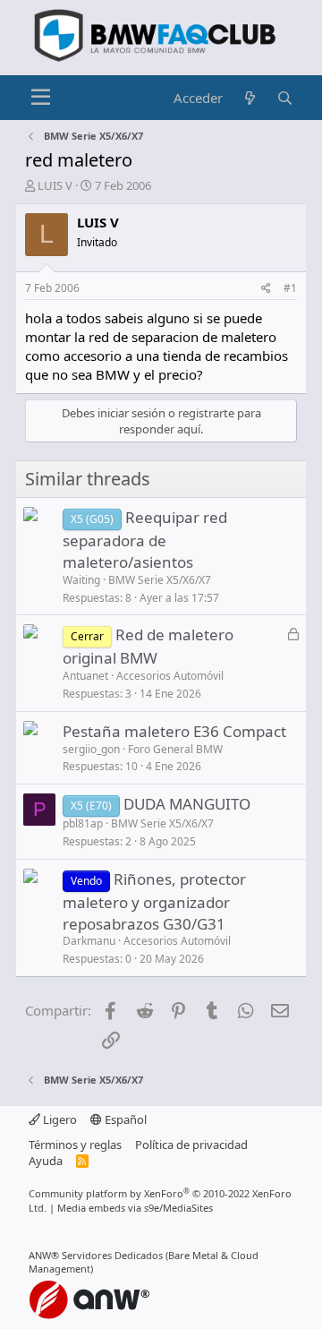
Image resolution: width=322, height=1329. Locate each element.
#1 (290, 288)
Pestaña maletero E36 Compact (174, 731)
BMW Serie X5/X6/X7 (159, 579)
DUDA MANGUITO (186, 803)
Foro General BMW (175, 749)
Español (124, 1119)
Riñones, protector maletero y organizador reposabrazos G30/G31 (154, 901)
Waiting (81, 579)
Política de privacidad (191, 1144)
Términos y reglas (75, 1144)
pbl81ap (83, 823)
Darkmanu (89, 940)
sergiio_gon (91, 749)
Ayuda (46, 1161)
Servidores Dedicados (112, 1255)
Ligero (58, 1119)
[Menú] (41, 97)
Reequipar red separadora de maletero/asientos (145, 539)
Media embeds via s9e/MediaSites (135, 1207)
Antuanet (85, 675)
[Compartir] (266, 289)
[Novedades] (249, 98)
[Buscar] (284, 98)
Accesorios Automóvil (170, 675)
